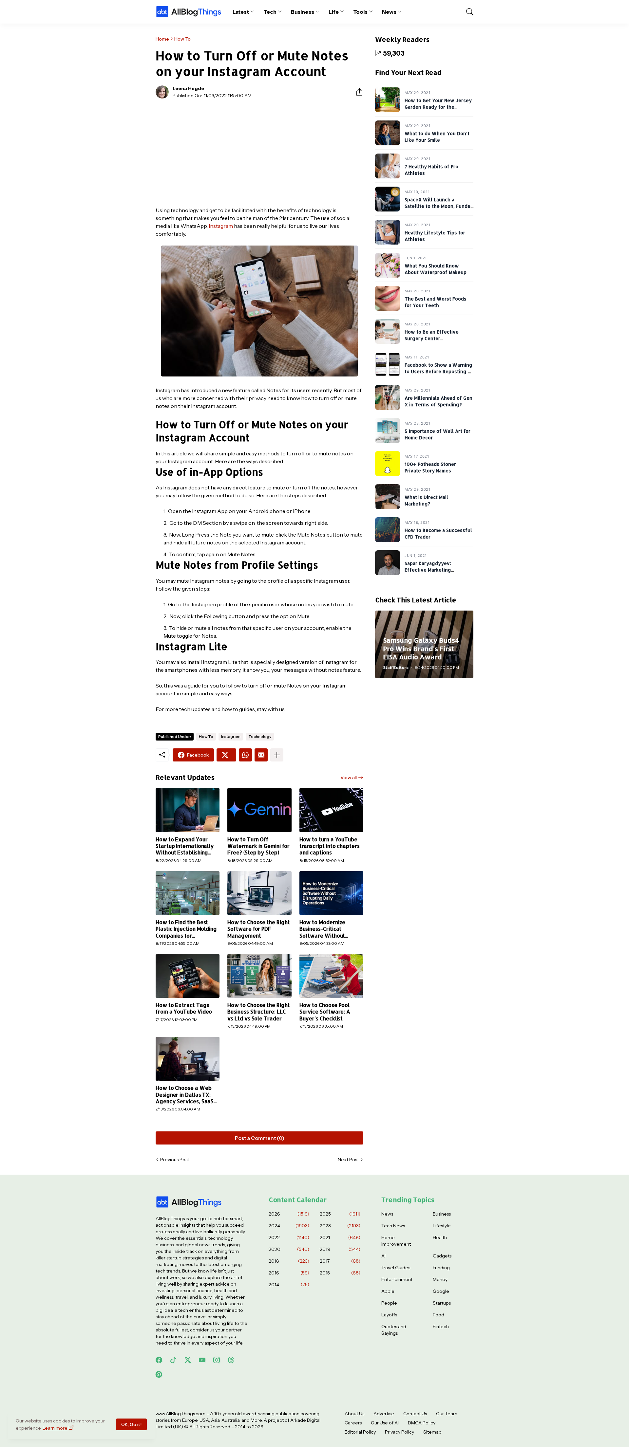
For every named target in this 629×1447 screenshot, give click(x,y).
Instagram (221, 226)
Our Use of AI (385, 1423)
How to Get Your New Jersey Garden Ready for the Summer (438, 107)
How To (182, 39)
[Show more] (276, 754)
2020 (289, 1249)
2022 (289, 1237)
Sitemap (432, 1432)
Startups (442, 1303)
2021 (340, 1237)
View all (348, 777)
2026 (289, 1214)
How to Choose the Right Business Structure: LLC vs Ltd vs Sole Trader (258, 1012)
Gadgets (442, 1256)
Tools (360, 12)
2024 (289, 1226)
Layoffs (389, 1315)
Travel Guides (395, 1268)
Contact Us (415, 1414)
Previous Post (174, 1160)
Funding (441, 1268)
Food (438, 1315)
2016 (289, 1273)
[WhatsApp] (245, 754)
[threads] (231, 1360)
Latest (241, 12)
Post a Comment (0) (259, 1138)
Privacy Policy (399, 1432)
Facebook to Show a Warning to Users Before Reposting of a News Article (439, 371)
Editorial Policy (360, 1432)
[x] (187, 1360)
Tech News (393, 1226)
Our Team (446, 1414)
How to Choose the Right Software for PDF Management (258, 929)
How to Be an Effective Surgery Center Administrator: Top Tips (432, 338)
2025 (340, 1214)
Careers (353, 1423)
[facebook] (159, 1360)
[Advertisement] (259, 152)
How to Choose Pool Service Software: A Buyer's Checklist (324, 1012)
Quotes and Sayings (393, 1330)
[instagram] (216, 1360)
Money (440, 1279)
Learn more (55, 1428)
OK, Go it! (131, 1424)
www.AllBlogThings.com (180, 1414)
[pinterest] (159, 1374)
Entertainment (396, 1279)
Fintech (441, 1326)
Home (162, 39)
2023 (340, 1226)
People (389, 1303)
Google (441, 1291)
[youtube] (202, 1360)
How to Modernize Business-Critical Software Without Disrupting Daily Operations (322, 929)
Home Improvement (396, 1241)
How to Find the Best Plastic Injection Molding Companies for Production (186, 929)
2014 (289, 1285)
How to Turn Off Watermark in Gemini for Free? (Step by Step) (258, 846)
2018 (289, 1261)
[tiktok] (173, 1360)
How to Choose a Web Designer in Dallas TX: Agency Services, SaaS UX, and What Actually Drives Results (185, 1095)
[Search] (466, 11)
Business (302, 12)
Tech (269, 12)
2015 (340, 1273)
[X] (226, 754)
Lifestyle (442, 1226)
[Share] (356, 92)
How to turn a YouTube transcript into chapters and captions (329, 846)
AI (383, 1256)
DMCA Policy (421, 1423)
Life (334, 12)
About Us (354, 1414)
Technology (259, 736)
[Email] (261, 754)
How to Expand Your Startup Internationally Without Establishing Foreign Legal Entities (185, 846)
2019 (340, 1249)
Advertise (383, 1414)
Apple (387, 1291)
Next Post (348, 1160)
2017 (340, 1261)
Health (440, 1237)
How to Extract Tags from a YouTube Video (184, 1008)
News (389, 12)
